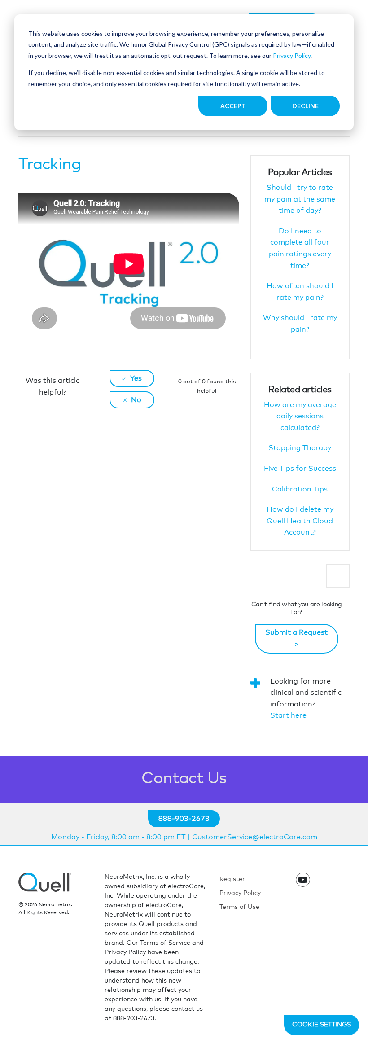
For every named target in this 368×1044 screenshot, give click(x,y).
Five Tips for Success (300, 468)
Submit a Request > (296, 638)
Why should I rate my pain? (300, 323)
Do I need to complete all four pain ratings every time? (300, 248)
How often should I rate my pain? (300, 291)
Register (232, 879)
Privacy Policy (292, 55)
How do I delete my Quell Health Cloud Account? (300, 521)
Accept (233, 106)
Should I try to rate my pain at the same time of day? (299, 199)
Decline (305, 106)
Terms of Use (239, 907)
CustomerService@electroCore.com (254, 837)
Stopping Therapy (299, 448)
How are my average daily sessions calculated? (300, 416)
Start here (288, 715)
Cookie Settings (321, 1025)
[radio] (132, 378)
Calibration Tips (300, 489)
